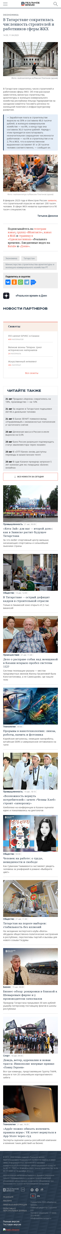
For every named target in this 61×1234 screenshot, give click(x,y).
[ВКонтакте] (7, 282)
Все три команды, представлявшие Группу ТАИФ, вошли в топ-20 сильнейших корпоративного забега (30, 1068)
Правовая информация (15, 1205)
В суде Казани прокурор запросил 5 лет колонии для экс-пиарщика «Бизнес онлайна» (28, 464)
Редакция (8, 1197)
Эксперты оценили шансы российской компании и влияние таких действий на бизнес (29, 1136)
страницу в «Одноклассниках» (20, 237)
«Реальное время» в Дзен (31, 295)
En (38, 1196)
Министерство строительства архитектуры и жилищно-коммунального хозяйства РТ (29, 266)
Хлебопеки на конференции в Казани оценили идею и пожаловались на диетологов (29, 803)
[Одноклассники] (14, 282)
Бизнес (7, 987)
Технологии (9, 726)
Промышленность (13, 524)
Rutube (12, 246)
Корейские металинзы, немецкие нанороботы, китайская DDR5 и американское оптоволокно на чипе (29, 737)
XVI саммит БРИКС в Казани (23, 337)
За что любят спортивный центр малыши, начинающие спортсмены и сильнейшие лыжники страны (28, 537)
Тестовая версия (12, 1224)
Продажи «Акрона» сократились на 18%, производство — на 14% (28, 400)
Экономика (11, 14)
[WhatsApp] (20, 282)
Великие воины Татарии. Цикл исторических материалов (25, 350)
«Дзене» (24, 246)
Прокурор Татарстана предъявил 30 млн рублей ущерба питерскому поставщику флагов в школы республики (30, 1000)
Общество (8, 593)
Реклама (7, 1201)
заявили (52, 200)
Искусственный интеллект (22, 363)
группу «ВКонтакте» (30, 232)
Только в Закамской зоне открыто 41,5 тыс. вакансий (26, 602)
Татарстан (29, 258)
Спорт (6, 1055)
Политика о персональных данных (15, 1209)
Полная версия (11, 1221)
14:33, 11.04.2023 (11, 35)
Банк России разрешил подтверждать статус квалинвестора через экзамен (29, 443)
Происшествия (11, 655)
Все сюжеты (31, 373)
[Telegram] (26, 282)
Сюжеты (14, 326)
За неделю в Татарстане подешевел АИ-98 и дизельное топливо (28, 410)
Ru (33, 1196)
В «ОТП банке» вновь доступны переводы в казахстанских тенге (25, 453)
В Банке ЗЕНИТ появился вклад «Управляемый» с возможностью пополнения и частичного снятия (30, 421)
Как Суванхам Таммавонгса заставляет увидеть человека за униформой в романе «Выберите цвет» (28, 865)
